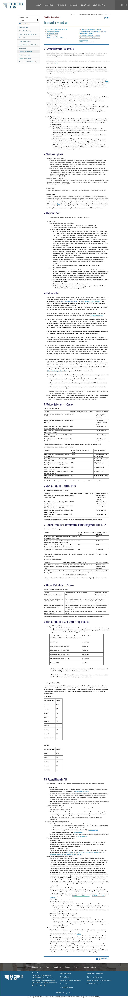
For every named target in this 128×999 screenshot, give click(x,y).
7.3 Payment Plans (52, 33)
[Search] (126, 5)
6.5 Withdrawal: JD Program (69, 301)
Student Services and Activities (28, 44)
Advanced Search (24, 24)
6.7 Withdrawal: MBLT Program (90, 301)
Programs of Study (24, 55)
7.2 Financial (50, 31)
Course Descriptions (25, 58)
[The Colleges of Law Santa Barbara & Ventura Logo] (13, 4)
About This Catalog (25, 31)
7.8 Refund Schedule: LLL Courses (90, 35)
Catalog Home (23, 27)
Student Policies (24, 38)
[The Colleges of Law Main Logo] (14, 977)
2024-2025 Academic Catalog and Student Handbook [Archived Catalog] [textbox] (91, 14)
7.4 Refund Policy (52, 36)
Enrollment (22, 48)
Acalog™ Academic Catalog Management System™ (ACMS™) (81, 997)
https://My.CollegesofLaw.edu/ (56, 371)
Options (56, 31)
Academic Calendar (25, 41)
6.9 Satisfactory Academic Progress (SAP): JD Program (82, 852)
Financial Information (25, 51)
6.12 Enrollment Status (96, 315)
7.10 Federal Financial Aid (87, 42)
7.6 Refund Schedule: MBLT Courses (90, 29)
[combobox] (91, 14)
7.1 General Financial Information (57, 29)
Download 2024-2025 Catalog (28, 62)
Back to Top (104, 958)
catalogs (32, 997)
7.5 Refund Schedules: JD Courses (57, 38)
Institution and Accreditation (27, 34)
